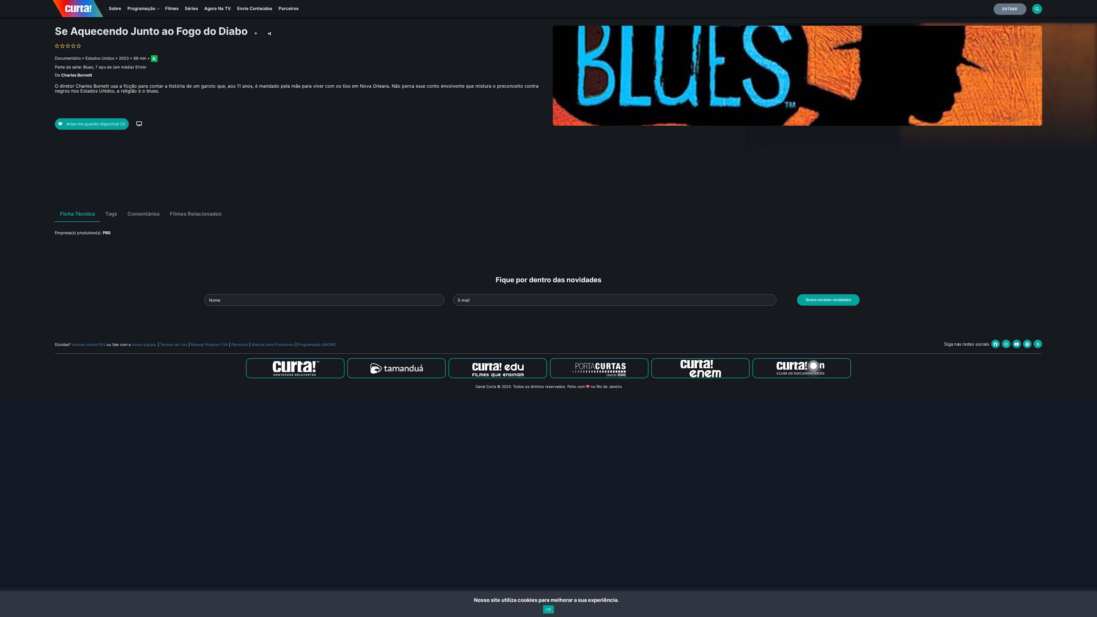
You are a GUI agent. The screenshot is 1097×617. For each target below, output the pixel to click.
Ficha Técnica (77, 214)
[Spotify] (1027, 344)
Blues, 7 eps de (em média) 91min (114, 67)
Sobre (115, 8)
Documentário (68, 58)
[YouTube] (1016, 344)
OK (548, 609)
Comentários (143, 214)
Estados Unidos (99, 58)
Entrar (1009, 9)
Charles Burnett (76, 75)
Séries (191, 8)
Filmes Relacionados (195, 214)
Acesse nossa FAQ (88, 344)
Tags (111, 214)
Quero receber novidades (828, 299)
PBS (107, 232)
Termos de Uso (173, 344)
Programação (142, 8)
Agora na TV (217, 8)
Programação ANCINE (317, 344)
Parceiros (289, 8)
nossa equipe (144, 344)
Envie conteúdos (254, 8)
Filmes (172, 8)
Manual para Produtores (272, 344)
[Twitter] (1038, 344)
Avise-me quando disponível (95, 123)
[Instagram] (1006, 344)
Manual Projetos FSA (209, 344)
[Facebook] (995, 344)
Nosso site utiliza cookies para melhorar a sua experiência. (548, 600)
